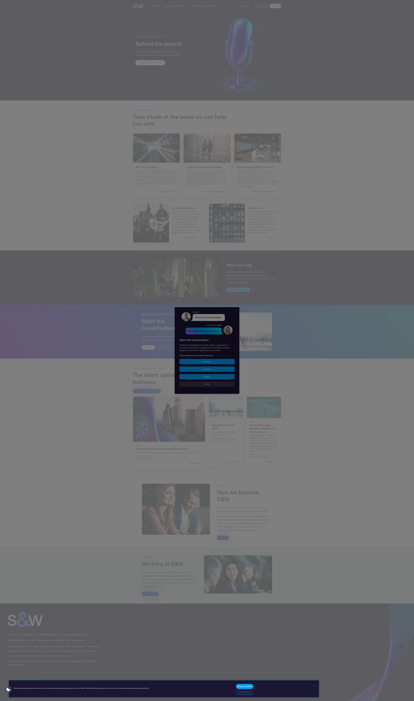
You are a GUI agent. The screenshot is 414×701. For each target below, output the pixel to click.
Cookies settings (244, 692)
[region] (164, 689)
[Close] (314, 685)
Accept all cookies (244, 686)
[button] (8, 689)
